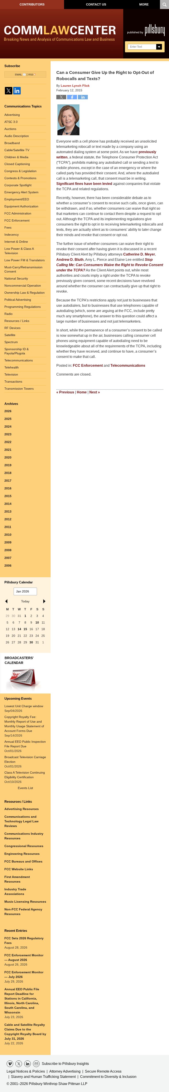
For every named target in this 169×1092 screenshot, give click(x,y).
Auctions (10, 129)
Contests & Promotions (20, 178)
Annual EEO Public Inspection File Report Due (25, 744)
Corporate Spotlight (17, 185)
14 (19, 629)
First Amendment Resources (17, 879)
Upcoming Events (18, 698)
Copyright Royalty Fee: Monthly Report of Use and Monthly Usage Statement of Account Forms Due (24, 724)
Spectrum (11, 342)
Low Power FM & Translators (24, 260)
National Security (16, 278)
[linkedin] (27, 1063)
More (144, 4)
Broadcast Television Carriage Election (25, 759)
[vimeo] (10, 1063)
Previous (65, 392)
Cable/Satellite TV (16, 150)
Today (25, 601)
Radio (8, 314)
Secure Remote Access (103, 1071)
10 (37, 622)
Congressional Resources (23, 846)
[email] (36, 1063)
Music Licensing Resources (25, 901)
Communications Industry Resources (23, 836)
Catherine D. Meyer (139, 254)
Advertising (12, 115)
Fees (7, 227)
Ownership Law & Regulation (24, 292)
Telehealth (11, 367)
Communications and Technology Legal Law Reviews (21, 821)
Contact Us (96, 4)
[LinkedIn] (17, 90)
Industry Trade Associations (15, 891)
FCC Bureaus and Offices (23, 861)
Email (18, 74)
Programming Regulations (22, 306)
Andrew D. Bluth (70, 259)
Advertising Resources (21, 809)
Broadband (12, 143)
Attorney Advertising (65, 1071)
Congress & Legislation (20, 171)
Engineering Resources (22, 853)
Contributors (32, 4)
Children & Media (16, 157)
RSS (30, 74)
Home (82, 392)
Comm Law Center (60, 35)
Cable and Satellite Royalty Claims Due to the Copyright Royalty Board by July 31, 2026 (25, 1031)
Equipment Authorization (21, 206)
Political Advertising (17, 299)
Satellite (9, 335)
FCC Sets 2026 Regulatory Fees (24, 940)
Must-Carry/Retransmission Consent (23, 269)
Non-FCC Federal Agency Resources (23, 912)
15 (25, 629)
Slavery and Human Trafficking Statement (43, 1077)
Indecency (11, 234)
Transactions (13, 381)
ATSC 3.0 (11, 122)
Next (94, 392)
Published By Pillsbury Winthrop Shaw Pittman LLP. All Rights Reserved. (146, 33)
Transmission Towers (19, 388)
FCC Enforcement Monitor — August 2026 (23, 957)
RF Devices (12, 328)
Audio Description (16, 136)
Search (159, 47)
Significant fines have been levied (84, 184)
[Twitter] (8, 90)
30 (31, 642)
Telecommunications (127, 365)
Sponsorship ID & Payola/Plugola (16, 351)
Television (11, 374)
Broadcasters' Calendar (19, 660)
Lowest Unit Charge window (23, 706)
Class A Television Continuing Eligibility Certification (24, 775)
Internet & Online (16, 241)
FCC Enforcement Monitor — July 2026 (23, 974)
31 (19, 616)
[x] (18, 1063)
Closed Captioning (17, 164)
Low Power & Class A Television (19, 251)
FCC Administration (17, 213)
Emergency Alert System (21, 192)
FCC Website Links (18, 869)
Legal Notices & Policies (26, 1071)
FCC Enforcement (88, 365)
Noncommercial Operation (22, 285)
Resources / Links (16, 321)
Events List (25, 788)
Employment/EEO (16, 199)
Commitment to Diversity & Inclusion (108, 1077)
